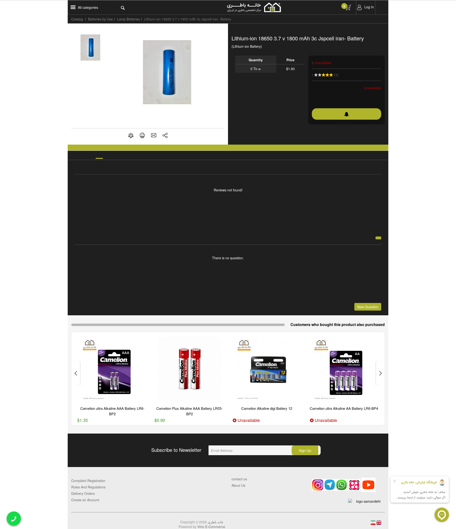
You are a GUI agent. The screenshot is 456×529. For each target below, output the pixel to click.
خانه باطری (215, 522)
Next (75, 373)
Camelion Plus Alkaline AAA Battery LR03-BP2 (189, 411)
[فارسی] (373, 522)
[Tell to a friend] (154, 135)
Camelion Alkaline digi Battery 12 (266, 408)
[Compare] (131, 135)
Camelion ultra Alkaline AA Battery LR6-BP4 (344, 408)
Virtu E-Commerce (211, 526)
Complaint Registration (88, 480)
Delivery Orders (83, 493)
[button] (165, 135)
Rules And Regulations (88, 487)
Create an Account (85, 499)
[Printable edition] (142, 135)
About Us (238, 485)
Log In (369, 7)
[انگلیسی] (378, 522)
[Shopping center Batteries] (277, 7)
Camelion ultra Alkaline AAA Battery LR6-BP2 (112, 411)
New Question (367, 306)
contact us (239, 479)
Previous (380, 373)
